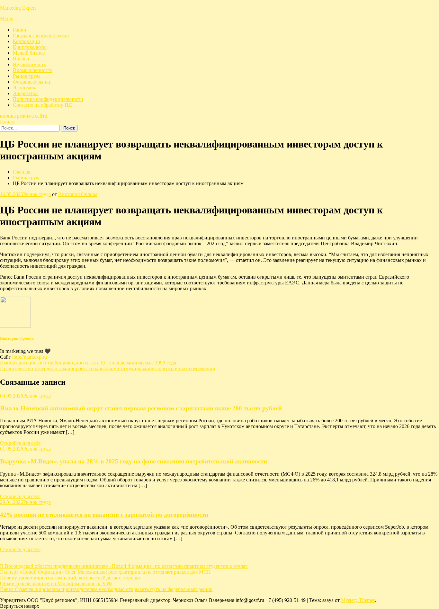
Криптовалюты (30, 47)
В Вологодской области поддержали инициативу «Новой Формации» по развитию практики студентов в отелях (124, 566)
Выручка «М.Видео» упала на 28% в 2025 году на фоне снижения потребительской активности (133, 461)
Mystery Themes (358, 600)
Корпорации (26, 41)
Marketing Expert (18, 8)
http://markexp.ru (29, 357)
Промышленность (32, 70)
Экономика (25, 87)
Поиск (7, 121)
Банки (19, 29)
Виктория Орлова (77, 194)
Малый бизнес (29, 53)
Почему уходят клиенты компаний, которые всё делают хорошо (70, 577)
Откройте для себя (20, 443)
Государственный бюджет (41, 35)
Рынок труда (26, 76)
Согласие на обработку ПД (42, 105)
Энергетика (26, 93)
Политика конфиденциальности (48, 99)
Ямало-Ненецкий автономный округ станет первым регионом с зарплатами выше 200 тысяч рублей (141, 408)
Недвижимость (29, 64)
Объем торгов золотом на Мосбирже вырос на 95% (56, 583)
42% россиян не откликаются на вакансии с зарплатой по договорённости (104, 514)
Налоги (21, 58)
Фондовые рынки (32, 82)
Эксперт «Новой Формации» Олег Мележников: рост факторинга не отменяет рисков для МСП (105, 572)
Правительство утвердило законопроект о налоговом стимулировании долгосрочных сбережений (107, 368)
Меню (6, 19)
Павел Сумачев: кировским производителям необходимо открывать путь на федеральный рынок (106, 589)
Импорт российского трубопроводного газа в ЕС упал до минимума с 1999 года (88, 362)
